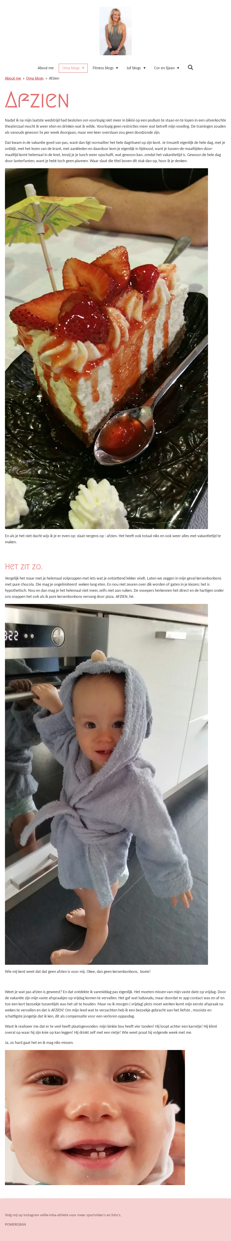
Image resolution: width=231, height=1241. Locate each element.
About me (13, 78)
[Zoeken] (190, 67)
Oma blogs (35, 78)
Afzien (54, 78)
